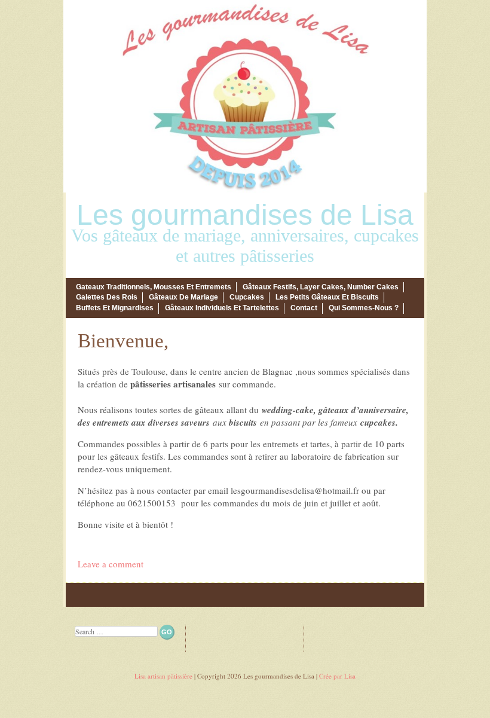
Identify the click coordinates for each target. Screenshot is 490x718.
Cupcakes (246, 297)
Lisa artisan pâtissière (163, 675)
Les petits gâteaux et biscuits (327, 297)
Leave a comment (110, 564)
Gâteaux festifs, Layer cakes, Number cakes (321, 287)
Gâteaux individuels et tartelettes (222, 308)
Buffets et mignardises (115, 308)
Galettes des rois (106, 297)
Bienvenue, (123, 341)
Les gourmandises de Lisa (245, 215)
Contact (303, 308)
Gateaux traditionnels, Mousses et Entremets (153, 287)
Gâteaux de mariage (183, 297)
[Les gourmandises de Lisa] (245, 189)
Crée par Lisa (337, 675)
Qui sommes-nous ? (364, 308)
